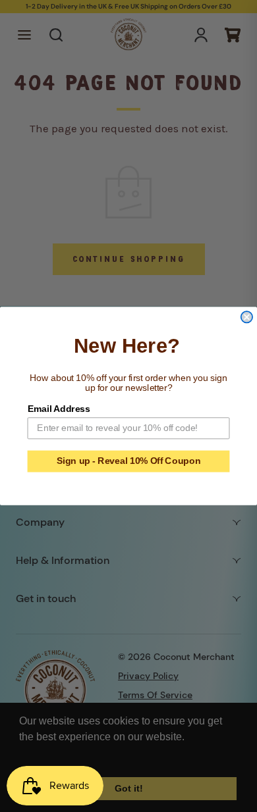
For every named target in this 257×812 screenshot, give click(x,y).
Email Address (59, 409)
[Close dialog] (246, 316)
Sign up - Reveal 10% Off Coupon (128, 461)
